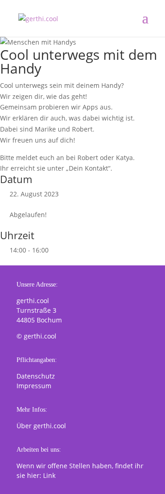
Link (49, 475)
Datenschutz (35, 376)
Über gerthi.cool (41, 425)
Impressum (33, 385)
